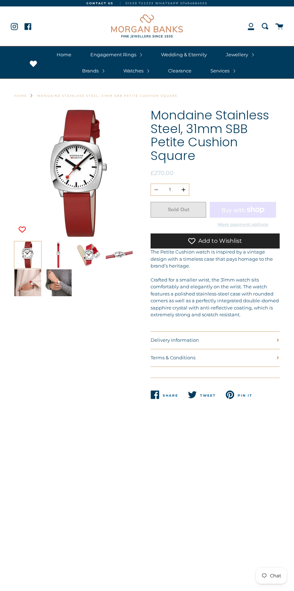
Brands (91, 71)
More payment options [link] (243, 224)
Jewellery (237, 54)
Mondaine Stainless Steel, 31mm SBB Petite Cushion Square (107, 96)
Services (220, 71)
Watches (133, 71)
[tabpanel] (78, 173)
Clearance (179, 71)
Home (64, 54)
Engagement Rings (113, 54)
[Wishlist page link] (33, 63)
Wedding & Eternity (184, 54)
